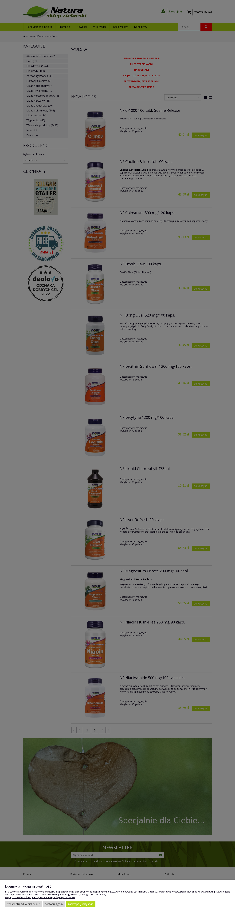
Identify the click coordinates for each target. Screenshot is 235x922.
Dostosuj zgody (54, 904)
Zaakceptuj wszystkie (80, 904)
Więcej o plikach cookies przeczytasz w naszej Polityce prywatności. (40, 897)
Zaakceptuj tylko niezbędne (23, 904)
